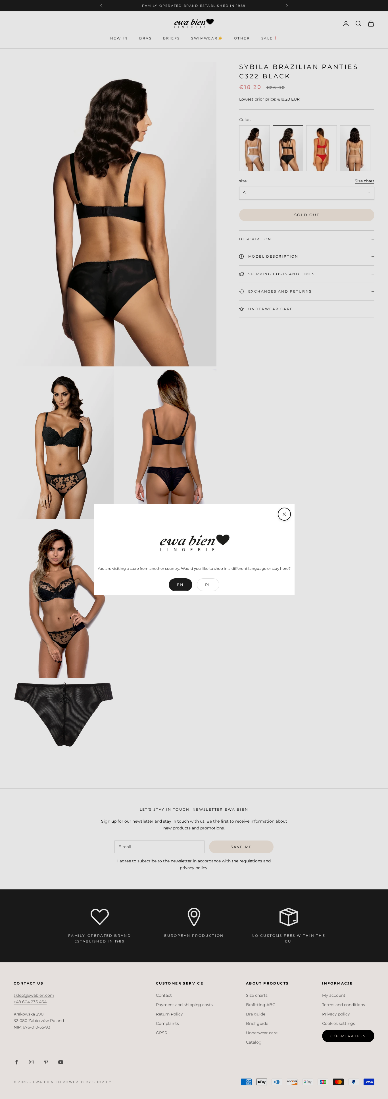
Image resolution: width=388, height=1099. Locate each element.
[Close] (284, 514)
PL (208, 584)
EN (180, 584)
